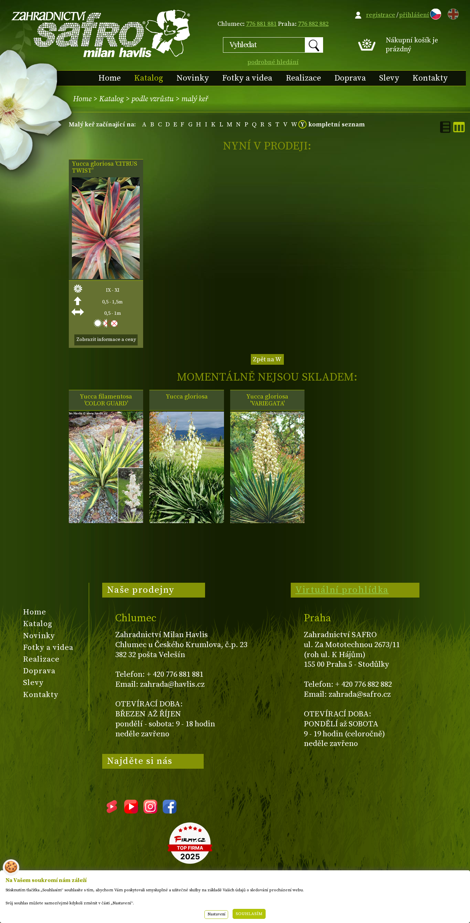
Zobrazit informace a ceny (106, 339)
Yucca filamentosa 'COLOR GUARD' (106, 400)
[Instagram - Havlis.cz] (150, 811)
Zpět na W (267, 359)
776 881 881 (261, 24)
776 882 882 (313, 24)
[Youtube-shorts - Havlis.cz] (111, 811)
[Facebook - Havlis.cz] (169, 811)
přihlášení (414, 15)
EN (452, 13)
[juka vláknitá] (106, 521)
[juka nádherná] (106, 277)
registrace (380, 15)
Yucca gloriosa (187, 396)
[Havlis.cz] (101, 33)
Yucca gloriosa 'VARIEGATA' (267, 400)
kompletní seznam (336, 124)
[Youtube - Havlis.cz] (131, 811)
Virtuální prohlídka (342, 590)
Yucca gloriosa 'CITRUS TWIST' (104, 167)
